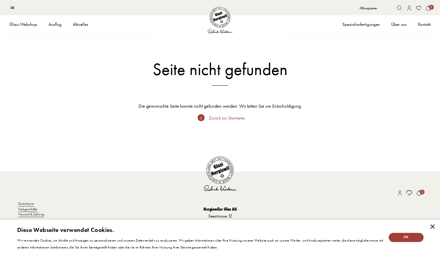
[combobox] (12, 8)
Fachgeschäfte (27, 209)
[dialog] (220, 237)
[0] (428, 8)
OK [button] (406, 237)
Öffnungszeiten (368, 8)
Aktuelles (80, 24)
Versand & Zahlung (31, 214)
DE (12, 8)
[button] (23, 24)
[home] (220, 20)
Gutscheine (26, 203)
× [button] (432, 227)
